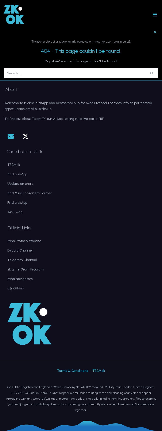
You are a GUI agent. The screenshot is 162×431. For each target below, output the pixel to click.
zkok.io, (29, 103)
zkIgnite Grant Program (25, 269)
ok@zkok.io (43, 109)
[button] (10, 136)
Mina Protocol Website (24, 241)
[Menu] (155, 14)
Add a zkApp (17, 174)
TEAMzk (13, 165)
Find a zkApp (17, 203)
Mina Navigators (19, 279)
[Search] (152, 73)
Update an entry (20, 184)
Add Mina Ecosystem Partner (29, 193)
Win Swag (15, 212)
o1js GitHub (15, 288)
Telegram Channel (22, 260)
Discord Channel (19, 250)
